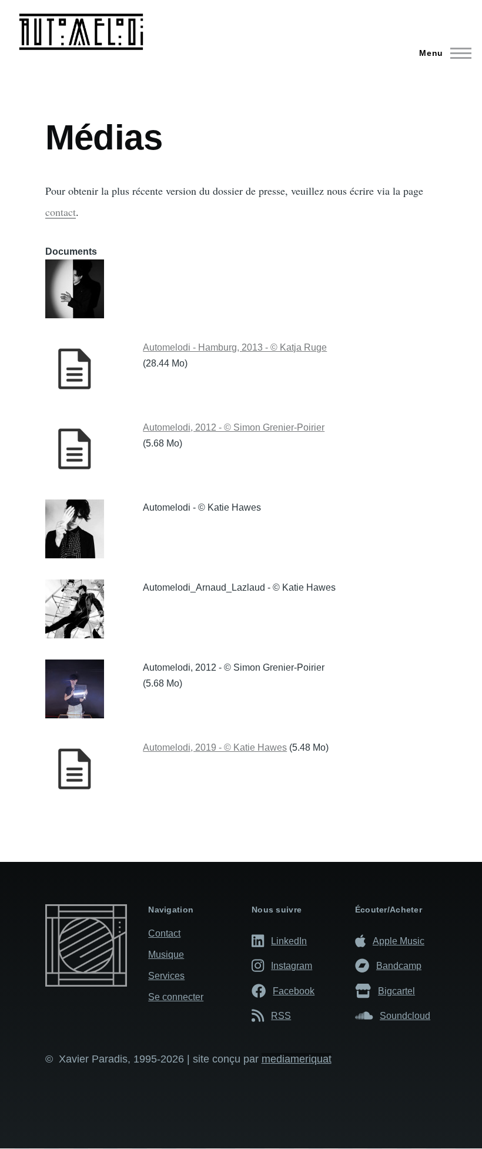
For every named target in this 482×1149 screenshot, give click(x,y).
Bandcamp (398, 965)
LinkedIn (289, 940)
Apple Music (398, 940)
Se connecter (175, 997)
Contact (164, 933)
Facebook (293, 990)
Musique (166, 955)
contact (60, 212)
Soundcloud (405, 1015)
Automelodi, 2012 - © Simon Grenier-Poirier (233, 427)
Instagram (291, 965)
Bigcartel (396, 990)
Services (166, 976)
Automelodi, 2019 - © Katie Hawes (215, 747)
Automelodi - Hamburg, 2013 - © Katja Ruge (235, 347)
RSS (281, 1015)
